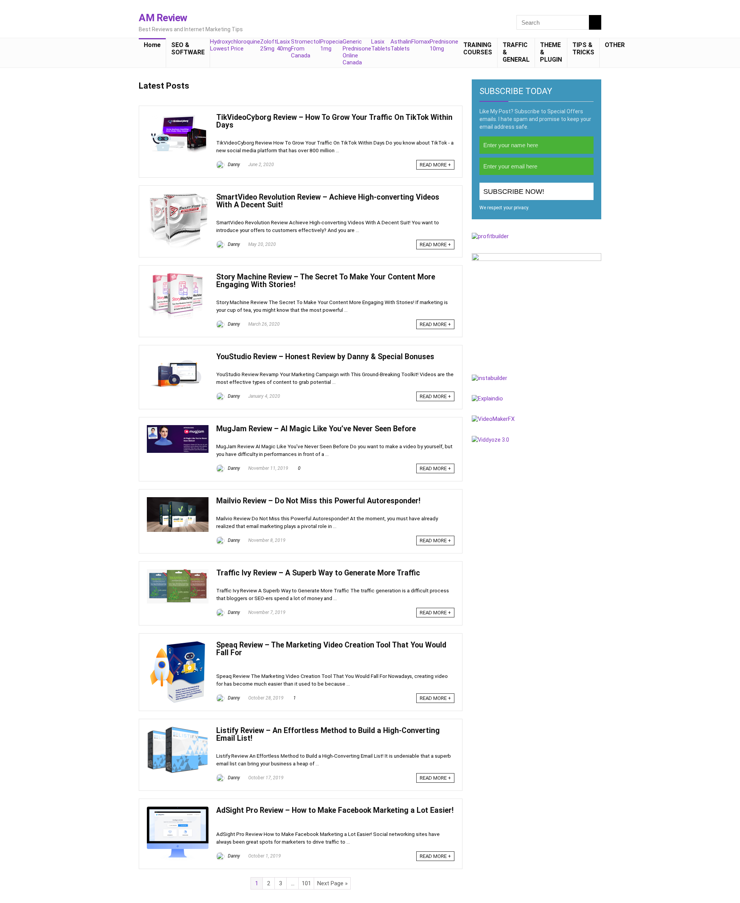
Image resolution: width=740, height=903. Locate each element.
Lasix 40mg (284, 45)
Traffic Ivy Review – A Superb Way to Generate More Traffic (318, 572)
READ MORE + (435, 165)
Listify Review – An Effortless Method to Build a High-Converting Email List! (328, 734)
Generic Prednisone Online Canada (357, 52)
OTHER (615, 45)
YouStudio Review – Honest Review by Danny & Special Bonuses (325, 356)
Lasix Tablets (380, 45)
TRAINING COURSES (477, 48)
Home (152, 45)
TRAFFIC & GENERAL (516, 52)
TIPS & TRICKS (583, 48)
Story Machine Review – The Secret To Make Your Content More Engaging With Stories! (325, 280)
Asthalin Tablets (400, 45)
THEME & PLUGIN (551, 52)
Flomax (420, 41)
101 (306, 883)
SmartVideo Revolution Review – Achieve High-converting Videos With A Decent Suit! (327, 201)
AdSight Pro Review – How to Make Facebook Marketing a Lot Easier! (335, 810)
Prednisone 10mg (444, 45)
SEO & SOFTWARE (188, 48)
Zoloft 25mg (268, 45)
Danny (233, 164)
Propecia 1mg (331, 45)
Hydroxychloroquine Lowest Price (235, 45)
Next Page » (332, 883)
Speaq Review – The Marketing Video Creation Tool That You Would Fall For (331, 649)
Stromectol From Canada (305, 48)
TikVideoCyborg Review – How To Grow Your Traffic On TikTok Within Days (334, 121)
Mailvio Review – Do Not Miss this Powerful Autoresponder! (318, 500)
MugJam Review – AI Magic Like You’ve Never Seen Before (316, 428)
